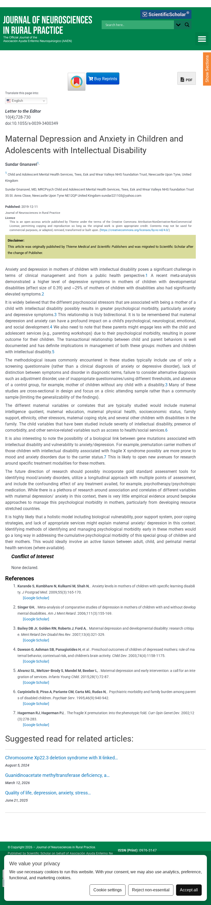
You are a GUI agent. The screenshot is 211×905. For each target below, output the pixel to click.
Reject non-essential (151, 890)
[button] (201, 38)
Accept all (189, 890)
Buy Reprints (105, 78)
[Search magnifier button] (187, 24)
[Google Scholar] (36, 598)
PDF (188, 80)
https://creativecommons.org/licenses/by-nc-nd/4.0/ (135, 230)
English (17, 101)
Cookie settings (107, 890)
